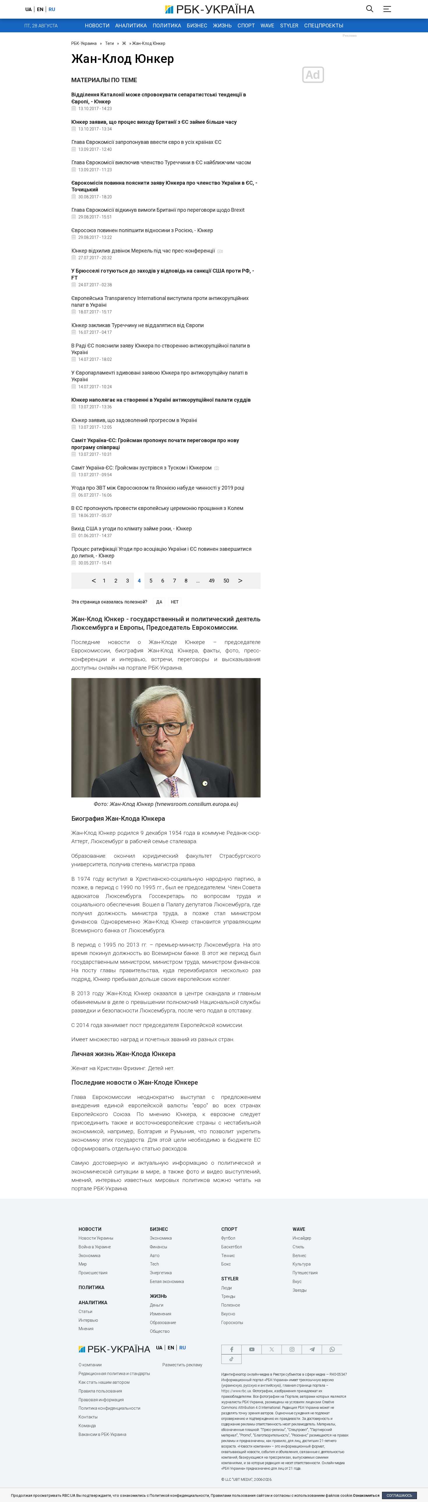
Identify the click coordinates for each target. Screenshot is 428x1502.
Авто (155, 1255)
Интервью (88, 1320)
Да (159, 602)
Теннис (228, 1255)
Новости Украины (96, 1238)
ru (52, 9)
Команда (87, 1425)
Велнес (299, 1255)
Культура (302, 1264)
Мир (83, 1264)
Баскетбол (231, 1247)
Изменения (160, 1314)
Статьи (85, 1311)
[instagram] (292, 1349)
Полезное (230, 1305)
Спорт (246, 25)
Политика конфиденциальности (109, 1408)
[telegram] (312, 1349)
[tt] (231, 1359)
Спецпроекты (323, 25)
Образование (163, 1322)
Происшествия (93, 1272)
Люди (226, 1288)
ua (28, 9)
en (40, 9)
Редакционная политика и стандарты (114, 1373)
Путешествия (305, 1272)
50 (226, 581)
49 (212, 581)
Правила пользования (100, 1391)
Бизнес (197, 25)
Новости (97, 25)
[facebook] (231, 1349)
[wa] (332, 1349)
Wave (267, 25)
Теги (109, 43)
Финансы (158, 1247)
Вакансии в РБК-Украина (102, 1434)
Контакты (88, 1417)
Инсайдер (302, 1238)
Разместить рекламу (182, 1364)
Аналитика (131, 25)
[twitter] (271, 1349)
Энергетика (161, 1272)
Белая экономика (167, 1281)
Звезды (300, 1290)
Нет (174, 602)
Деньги (156, 1305)
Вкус (297, 1281)
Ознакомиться (366, 1495)
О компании (90, 1364)
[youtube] (251, 1349)
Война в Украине (95, 1247)
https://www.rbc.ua (236, 1391)
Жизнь (222, 25)
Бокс (226, 1264)
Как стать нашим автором (104, 1382)
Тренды (228, 1296)
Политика (167, 25)
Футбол (228, 1238)
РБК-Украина (84, 43)
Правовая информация (101, 1399)
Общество (160, 1331)
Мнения (86, 1328)
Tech (154, 1264)
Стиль (298, 1247)
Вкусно (228, 1314)
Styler (289, 25)
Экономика (89, 1255)
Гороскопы (232, 1322)
